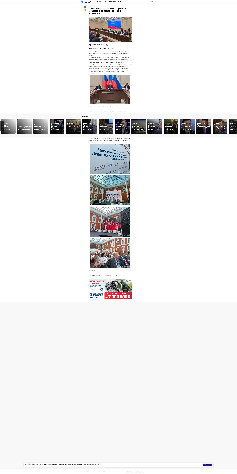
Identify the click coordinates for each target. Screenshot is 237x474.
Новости (99, 1)
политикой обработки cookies (94, 464)
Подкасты (112, 1)
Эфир (119, 1)
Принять (207, 464)
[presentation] (2, 126)
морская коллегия (94, 110)
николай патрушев (122, 110)
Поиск (153, 1)
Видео (105, 1)
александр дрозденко (108, 110)
